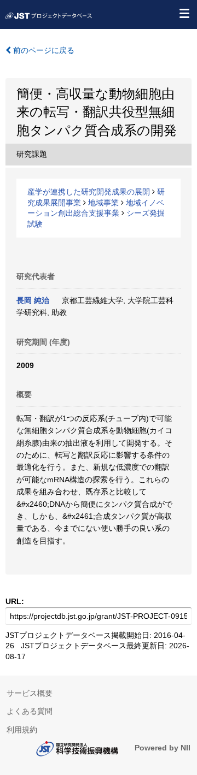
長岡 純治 (32, 300)
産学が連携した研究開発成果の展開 (88, 191)
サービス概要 (30, 693)
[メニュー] (184, 13)
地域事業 (103, 202)
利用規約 (22, 729)
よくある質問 (30, 711)
